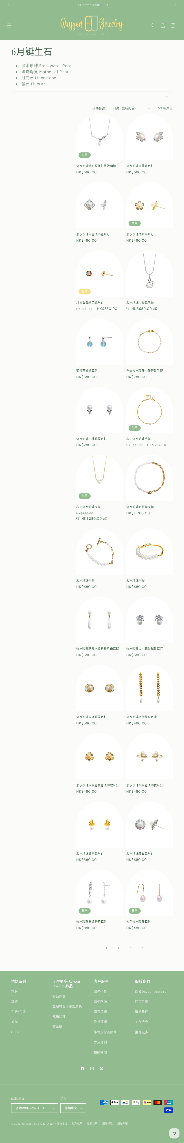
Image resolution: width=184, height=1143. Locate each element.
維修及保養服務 (105, 1032)
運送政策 (122, 1123)
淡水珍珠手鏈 (85, 580)
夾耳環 (57, 1026)
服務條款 (107, 1123)
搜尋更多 (141, 1032)
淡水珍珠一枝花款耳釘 (91, 439)
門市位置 (141, 1001)
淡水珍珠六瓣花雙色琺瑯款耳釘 (97, 785)
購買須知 (100, 1011)
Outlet (16, 1032)
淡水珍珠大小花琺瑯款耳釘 (144, 648)
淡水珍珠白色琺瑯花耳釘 (93, 234)
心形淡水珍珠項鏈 (88, 507)
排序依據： (100, 108)
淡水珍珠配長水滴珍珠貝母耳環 (97, 648)
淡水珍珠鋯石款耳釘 (140, 853)
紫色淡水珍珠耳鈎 (138, 921)
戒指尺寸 (59, 1016)
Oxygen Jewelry (32, 1123)
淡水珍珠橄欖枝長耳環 (141, 717)
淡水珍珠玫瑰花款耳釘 (91, 717)
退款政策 (77, 1123)
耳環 (14, 1001)
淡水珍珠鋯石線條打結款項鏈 (96, 166)
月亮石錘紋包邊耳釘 (90, 302)
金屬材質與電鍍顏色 (67, 1006)
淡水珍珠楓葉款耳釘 (90, 853)
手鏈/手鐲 (18, 1011)
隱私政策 (92, 1123)
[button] (9, 25)
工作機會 (141, 1022)
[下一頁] (143, 948)
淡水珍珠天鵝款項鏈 (140, 302)
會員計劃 (100, 1042)
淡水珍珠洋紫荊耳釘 (140, 234)
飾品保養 (59, 996)
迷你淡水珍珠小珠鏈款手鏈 (144, 370)
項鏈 (14, 991)
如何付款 (100, 991)
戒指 (14, 1022)
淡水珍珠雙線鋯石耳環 (91, 921)
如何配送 (100, 1001)
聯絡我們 (141, 1011)
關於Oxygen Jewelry (150, 991)
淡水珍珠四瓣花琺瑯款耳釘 (144, 785)
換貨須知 (100, 1022)
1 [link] (106, 948)
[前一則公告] (9, 5)
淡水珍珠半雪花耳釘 (140, 166)
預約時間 (100, 1052)
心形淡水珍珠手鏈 (138, 439)
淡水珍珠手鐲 (135, 580)
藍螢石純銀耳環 (87, 370)
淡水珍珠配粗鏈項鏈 (140, 507)
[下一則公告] (175, 5)
